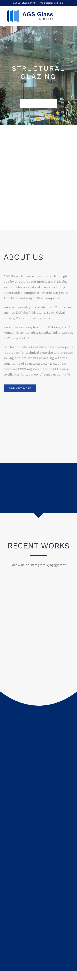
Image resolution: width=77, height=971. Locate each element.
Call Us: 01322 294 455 (25, 3)
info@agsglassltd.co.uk (51, 3)
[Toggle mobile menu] (70, 17)
